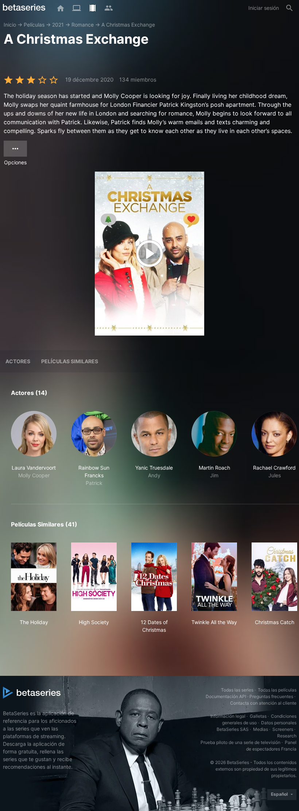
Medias (260, 729)
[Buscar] (289, 8)
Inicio (10, 24)
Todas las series (237, 690)
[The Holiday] (34, 576)
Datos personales (278, 722)
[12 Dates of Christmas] (154, 576)
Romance (82, 24)
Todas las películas (277, 690)
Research (286, 735)
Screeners (282, 729)
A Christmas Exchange (128, 24)
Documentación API (226, 696)
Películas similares (69, 361)
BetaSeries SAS (233, 729)
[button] (34, 449)
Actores (17, 361)
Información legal (227, 716)
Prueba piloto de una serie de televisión (240, 742)
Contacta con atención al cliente (263, 703)
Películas (34, 24)
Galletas (258, 716)
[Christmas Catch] (274, 576)
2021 (58, 24)
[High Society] (94, 576)
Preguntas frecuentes (271, 696)
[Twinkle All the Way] (214, 576)
